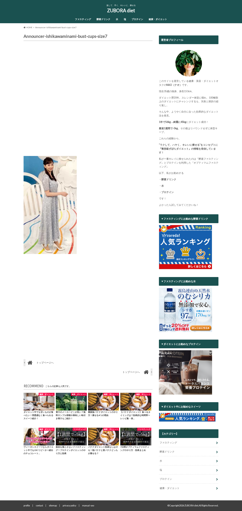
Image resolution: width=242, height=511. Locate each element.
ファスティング (83, 19)
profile (27, 505)
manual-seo (88, 505)
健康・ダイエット (158, 19)
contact (39, 505)
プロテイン (137, 19)
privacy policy (69, 505)
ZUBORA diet (121, 10)
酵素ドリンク (103, 19)
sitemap (53, 505)
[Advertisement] (88, 100)
